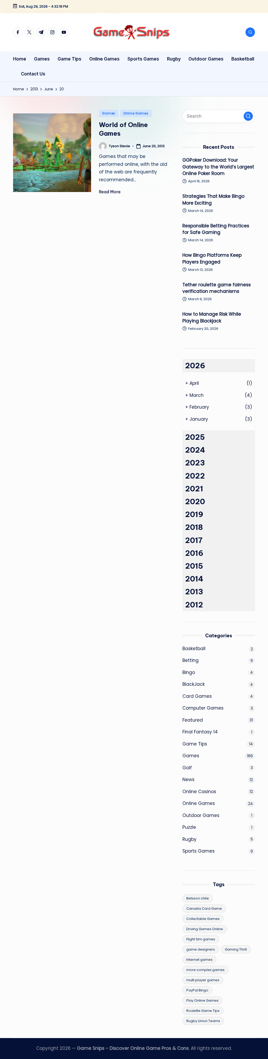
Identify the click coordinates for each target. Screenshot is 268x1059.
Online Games (135, 113)
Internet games (199, 959)
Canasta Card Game (204, 908)
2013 (194, 591)
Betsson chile (197, 898)
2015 (194, 565)
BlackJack (193, 684)
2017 (194, 540)
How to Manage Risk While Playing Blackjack (211, 317)
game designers (200, 949)
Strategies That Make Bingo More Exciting (213, 199)
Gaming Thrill (236, 949)
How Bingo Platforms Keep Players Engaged (212, 258)
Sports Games (198, 851)
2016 (194, 553)
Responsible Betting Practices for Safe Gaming (215, 229)
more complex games (205, 969)
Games (108, 113)
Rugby (189, 839)
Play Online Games (202, 1000)
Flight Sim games (200, 939)
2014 (194, 578)
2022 (195, 475)
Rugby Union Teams (203, 1020)
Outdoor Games (200, 815)
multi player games (202, 980)
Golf (187, 768)
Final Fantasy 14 (200, 732)
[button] (248, 116)
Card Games (197, 696)
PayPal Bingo (197, 990)
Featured (192, 720)
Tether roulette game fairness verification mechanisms (216, 288)
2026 (195, 365)
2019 (194, 514)
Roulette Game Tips (203, 1010)
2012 (194, 604)
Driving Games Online (204, 928)
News (188, 779)
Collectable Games (203, 918)
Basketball (193, 648)
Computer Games (203, 708)
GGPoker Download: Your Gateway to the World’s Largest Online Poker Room (218, 167)
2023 (195, 462)
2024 (195, 449)
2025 (195, 437)
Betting (190, 660)
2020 (195, 501)
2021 (194, 488)
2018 (194, 527)
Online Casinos (199, 791)
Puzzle (189, 827)
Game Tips (194, 744)
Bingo (188, 672)
